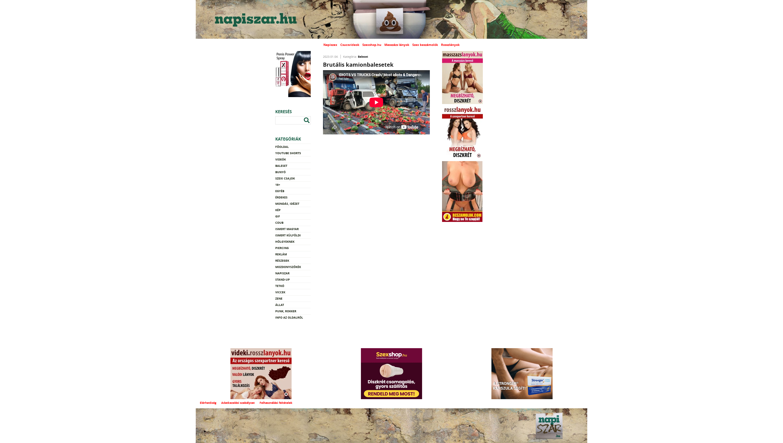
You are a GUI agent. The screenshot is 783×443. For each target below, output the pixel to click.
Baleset (281, 166)
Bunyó (280, 172)
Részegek (282, 260)
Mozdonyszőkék (288, 267)
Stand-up (282, 279)
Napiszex (330, 45)
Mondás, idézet (287, 204)
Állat (279, 305)
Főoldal (282, 147)
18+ (277, 185)
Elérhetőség (208, 403)
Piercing (282, 248)
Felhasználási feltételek (276, 403)
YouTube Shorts (288, 153)
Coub (279, 223)
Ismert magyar (287, 229)
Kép (278, 210)
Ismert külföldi (288, 235)
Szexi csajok (285, 178)
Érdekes (281, 197)
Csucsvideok (349, 45)
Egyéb (279, 191)
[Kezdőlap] (255, 19)
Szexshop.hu (371, 45)
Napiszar (282, 273)
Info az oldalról (289, 317)
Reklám (281, 254)
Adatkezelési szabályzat (238, 403)
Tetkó (279, 286)
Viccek (280, 292)
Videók (280, 159)
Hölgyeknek (284, 242)
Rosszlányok (450, 45)
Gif (277, 216)
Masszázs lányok (396, 45)
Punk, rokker (285, 311)
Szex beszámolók (425, 45)
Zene (278, 298)
